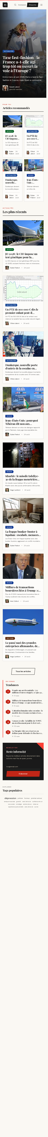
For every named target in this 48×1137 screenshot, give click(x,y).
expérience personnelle (15, 807)
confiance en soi (37, 801)
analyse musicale (9, 801)
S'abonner (23, 774)
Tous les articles (23, 671)
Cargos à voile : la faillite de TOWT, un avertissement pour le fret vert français (27, 722)
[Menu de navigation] (41, 5)
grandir (18, 801)
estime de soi (27, 804)
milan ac (35, 804)
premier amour (36, 798)
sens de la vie (26, 801)
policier (20, 798)
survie (36, 807)
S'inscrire (32, 5)
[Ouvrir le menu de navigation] (15, 5)
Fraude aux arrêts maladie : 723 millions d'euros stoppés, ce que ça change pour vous (26, 691)
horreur (27, 798)
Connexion (22, 5)
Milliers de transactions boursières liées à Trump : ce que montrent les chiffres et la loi (27, 701)
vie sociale (11, 804)
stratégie (19, 804)
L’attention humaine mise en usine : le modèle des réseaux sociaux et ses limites (27, 712)
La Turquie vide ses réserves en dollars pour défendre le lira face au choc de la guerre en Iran (27, 732)
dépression (10, 798)
